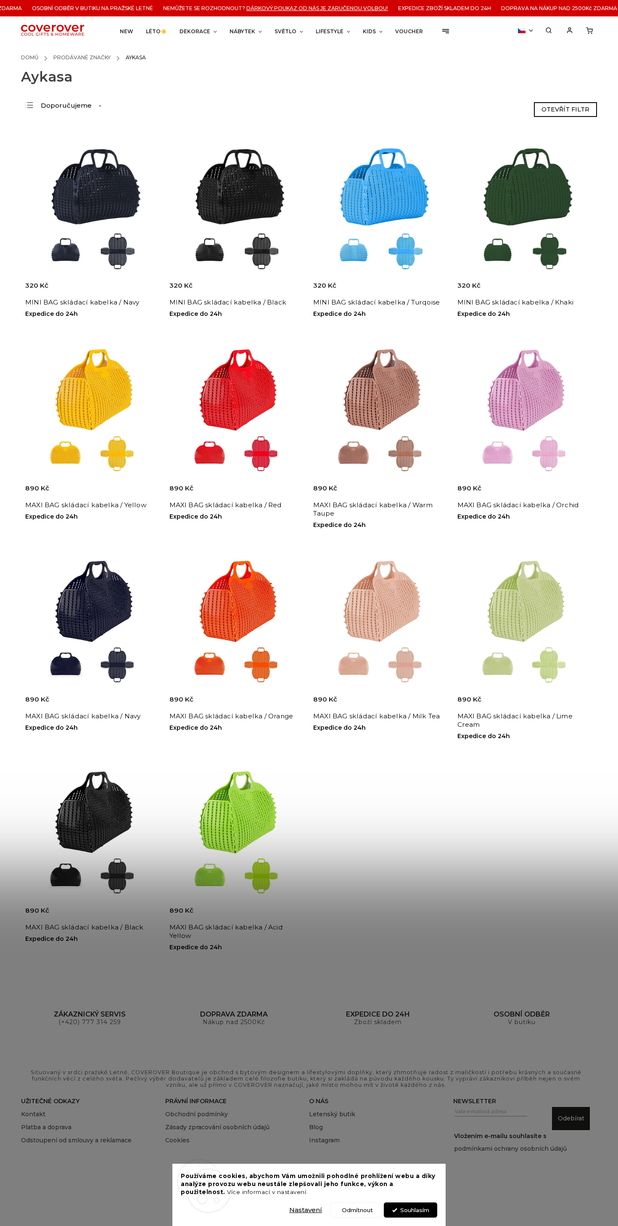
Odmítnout (357, 1210)
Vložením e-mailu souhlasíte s (510, 1142)
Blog (316, 1127)
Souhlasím (414, 1210)
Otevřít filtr (565, 109)
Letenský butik (332, 1114)
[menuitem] (127, 31)
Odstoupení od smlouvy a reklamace (76, 1140)
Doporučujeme (66, 105)
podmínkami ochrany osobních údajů (510, 1148)
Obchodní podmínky (196, 1114)
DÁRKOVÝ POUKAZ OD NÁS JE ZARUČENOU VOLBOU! (299, 8)
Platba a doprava (46, 1127)
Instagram (324, 1140)
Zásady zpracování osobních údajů (217, 1127)
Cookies (177, 1140)
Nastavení (305, 1210)
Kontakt (33, 1114)
